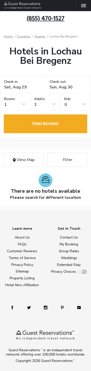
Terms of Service (22, 258)
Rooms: (10, 99)
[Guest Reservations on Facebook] (12, 307)
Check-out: (58, 82)
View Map (25, 160)
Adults (39, 99)
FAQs (22, 244)
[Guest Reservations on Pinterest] (62, 307)
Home (8, 36)
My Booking (69, 244)
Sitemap (22, 271)
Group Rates (69, 251)
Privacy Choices (63, 271)
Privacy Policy (22, 264)
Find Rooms (45, 124)
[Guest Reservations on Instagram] (46, 307)
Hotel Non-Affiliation (22, 285)
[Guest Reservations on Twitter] (29, 307)
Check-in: (11, 82)
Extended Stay (69, 264)
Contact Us (69, 237)
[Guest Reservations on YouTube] (79, 307)
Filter (67, 160)
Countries (24, 36)
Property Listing (22, 278)
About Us (22, 237)
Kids (67, 99)
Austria (40, 36)
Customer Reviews (22, 251)
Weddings (69, 258)
